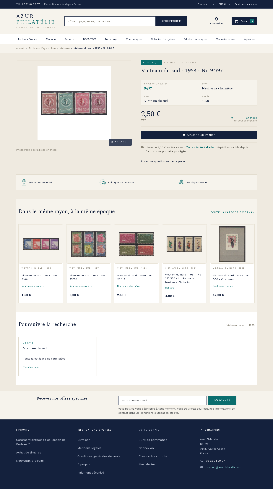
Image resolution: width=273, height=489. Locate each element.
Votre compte (149, 430)
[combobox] (110, 21)
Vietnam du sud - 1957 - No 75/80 (87, 277)
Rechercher (171, 21)
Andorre (69, 39)
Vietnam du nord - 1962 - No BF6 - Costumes (231, 277)
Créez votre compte (153, 456)
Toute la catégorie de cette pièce (44, 358)
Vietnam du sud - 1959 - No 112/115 (134, 277)
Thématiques (134, 39)
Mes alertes (147, 464)
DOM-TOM (89, 39)
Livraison (83, 440)
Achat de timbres (28, 452)
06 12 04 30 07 (31, 4)
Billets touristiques (195, 39)
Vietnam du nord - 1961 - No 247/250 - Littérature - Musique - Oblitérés (183, 278)
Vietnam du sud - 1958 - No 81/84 (39, 277)
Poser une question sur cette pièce (163, 161)
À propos (249, 39)
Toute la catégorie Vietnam (232, 212)
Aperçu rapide (57, 238)
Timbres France (27, 39)
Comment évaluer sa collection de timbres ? (41, 442)
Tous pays (111, 39)
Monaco (51, 39)
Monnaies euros (225, 39)
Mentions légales (89, 448)
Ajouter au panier (199, 135)
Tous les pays (31, 367)
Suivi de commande (246, 4)
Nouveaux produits (30, 460)
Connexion (146, 448)
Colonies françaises (163, 39)
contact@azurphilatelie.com (223, 467)
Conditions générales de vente (99, 456)
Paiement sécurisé (90, 472)
